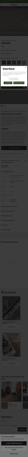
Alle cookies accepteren (19, 82)
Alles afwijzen (8, 82)
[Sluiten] (25, 67)
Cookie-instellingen (14, 79)
